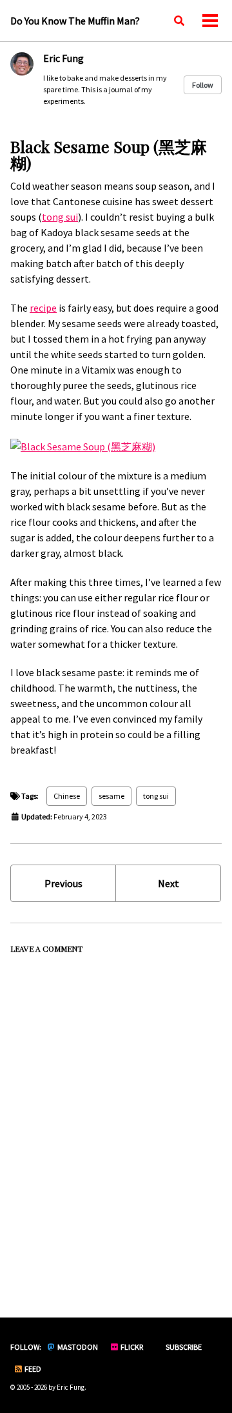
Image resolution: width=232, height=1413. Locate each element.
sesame (111, 796)
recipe (43, 307)
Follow (202, 85)
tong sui (60, 216)
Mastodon (77, 1347)
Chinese (66, 796)
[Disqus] (116, 1121)
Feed (32, 1369)
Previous (63, 883)
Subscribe (183, 1347)
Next (168, 883)
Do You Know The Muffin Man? (75, 20)
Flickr (131, 1347)
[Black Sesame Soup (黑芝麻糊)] (82, 445)
